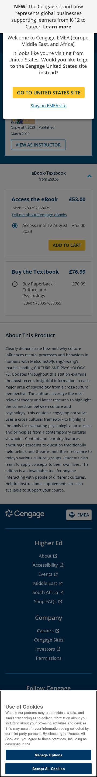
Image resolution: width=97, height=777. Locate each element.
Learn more (57, 26)
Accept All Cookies (48, 768)
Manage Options (49, 754)
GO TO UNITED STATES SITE (48, 92)
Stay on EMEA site (49, 106)
